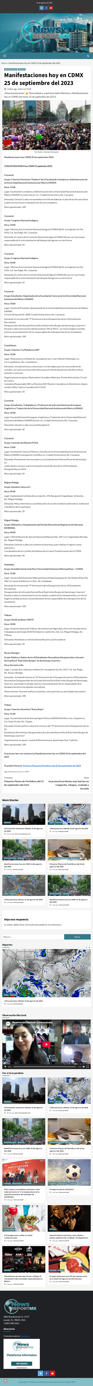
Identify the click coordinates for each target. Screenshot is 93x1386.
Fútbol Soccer (62, 1183)
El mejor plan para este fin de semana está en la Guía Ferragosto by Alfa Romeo (68, 1277)
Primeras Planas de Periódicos (60, 858)
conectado (30, 924)
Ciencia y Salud (9, 1229)
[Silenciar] (83, 1066)
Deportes (53, 1183)
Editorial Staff (24, 89)
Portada (61, 1270)
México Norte (17, 1183)
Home (4, 63)
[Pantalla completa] (87, 1066)
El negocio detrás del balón (62, 1189)
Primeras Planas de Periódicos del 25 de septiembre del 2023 (24, 781)
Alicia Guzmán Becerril (23, 834)
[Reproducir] (5, 1066)
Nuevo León (27, 1183)
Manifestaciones (10, 69)
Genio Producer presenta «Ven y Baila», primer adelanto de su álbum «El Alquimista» (69, 1236)
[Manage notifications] (5, 1381)
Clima (52, 822)
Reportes (22, 69)
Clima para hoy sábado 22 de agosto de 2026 (69, 828)
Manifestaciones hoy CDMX (18, 772)
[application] (46, 1044)
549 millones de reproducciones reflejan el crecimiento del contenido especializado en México (23, 1278)
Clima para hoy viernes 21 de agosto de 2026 (23, 899)
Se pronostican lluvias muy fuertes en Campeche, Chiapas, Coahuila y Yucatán (68, 783)
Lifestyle (7, 1183)
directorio (25, 1336)
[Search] (87, 56)
